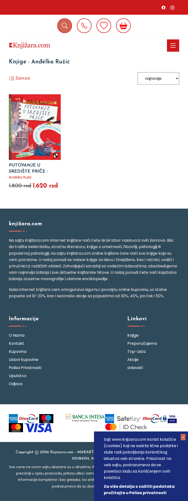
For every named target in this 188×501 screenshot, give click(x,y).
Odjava (15, 384)
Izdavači (135, 367)
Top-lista (136, 351)
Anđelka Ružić (20, 177)
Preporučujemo (142, 343)
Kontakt (16, 343)
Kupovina (17, 351)
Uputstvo (17, 376)
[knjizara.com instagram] (172, 7)
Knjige (133, 335)
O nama (16, 335)
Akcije (133, 359)
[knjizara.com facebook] (163, 7)
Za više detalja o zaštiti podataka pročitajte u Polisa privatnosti (139, 490)
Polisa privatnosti (25, 367)
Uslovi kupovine (23, 359)
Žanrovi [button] (22, 78)
